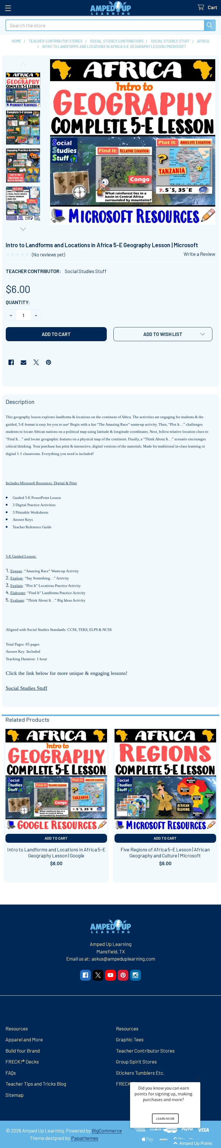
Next (23, 229)
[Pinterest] (48, 362)
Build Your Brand (22, 1050)
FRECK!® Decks (22, 1061)
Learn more (165, 1118)
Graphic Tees (130, 1039)
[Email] (23, 362)
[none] (133, 141)
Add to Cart (56, 838)
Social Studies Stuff (26, 688)
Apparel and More (24, 1039)
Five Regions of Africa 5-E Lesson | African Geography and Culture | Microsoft (165, 852)
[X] (36, 362)
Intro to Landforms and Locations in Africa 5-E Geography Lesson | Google (56, 852)
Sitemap (14, 1095)
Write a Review (199, 254)
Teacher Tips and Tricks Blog (35, 1083)
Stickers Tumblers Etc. (140, 1073)
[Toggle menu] (8, 8)
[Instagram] (135, 975)
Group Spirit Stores (136, 1061)
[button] (162, 334)
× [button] (198, 1078)
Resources (16, 1028)
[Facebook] (11, 362)
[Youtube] (110, 975)
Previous (23, 64)
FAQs (10, 1073)
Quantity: (18, 302)
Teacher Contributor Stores (145, 1050)
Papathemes (84, 1138)
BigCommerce (107, 1130)
